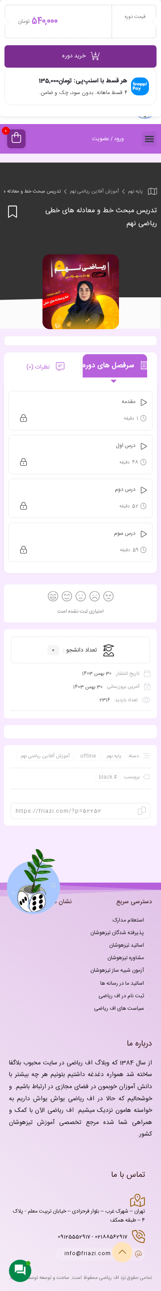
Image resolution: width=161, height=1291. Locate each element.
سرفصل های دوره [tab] (109, 366)
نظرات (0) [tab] (38, 367)
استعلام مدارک (128, 920)
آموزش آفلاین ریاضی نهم (94, 192)
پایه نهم (135, 192)
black (105, 777)
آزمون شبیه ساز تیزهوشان (117, 970)
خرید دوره (74, 56)
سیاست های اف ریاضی (119, 1008)
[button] (149, 139)
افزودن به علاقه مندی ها (11, 211)
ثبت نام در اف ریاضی (121, 995)
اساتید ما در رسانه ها (122, 983)
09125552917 (74, 1236)
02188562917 (111, 1236)
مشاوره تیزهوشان (125, 957)
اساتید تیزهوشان (126, 945)
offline (88, 756)
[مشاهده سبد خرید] (16, 138)
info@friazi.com (87, 1254)
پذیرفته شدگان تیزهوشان (117, 932)
